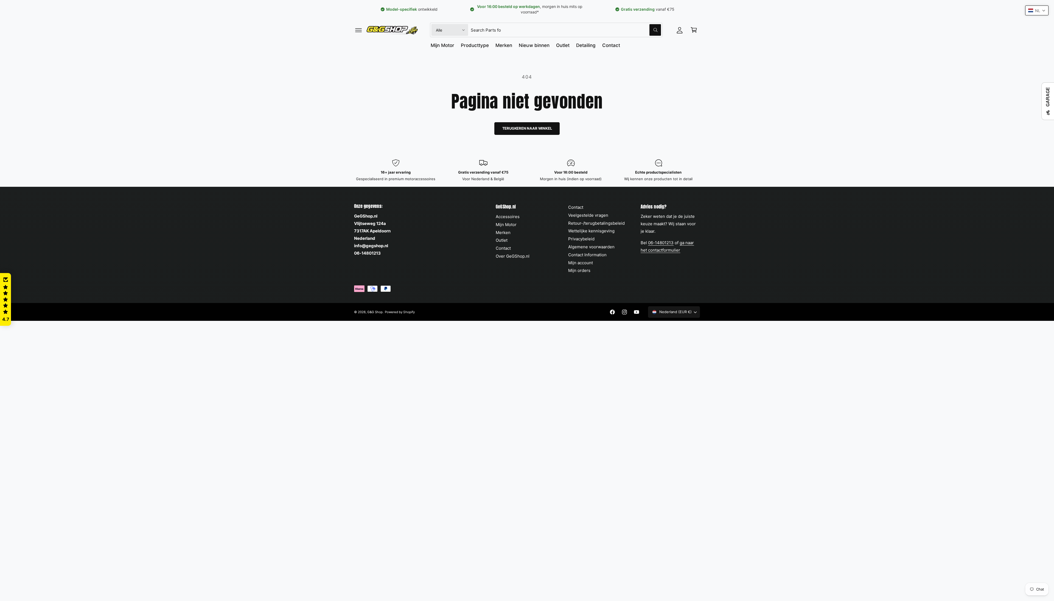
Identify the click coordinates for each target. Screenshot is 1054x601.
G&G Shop (375, 312)
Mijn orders (579, 270)
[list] (527, 170)
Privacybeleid (581, 238)
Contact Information (587, 254)
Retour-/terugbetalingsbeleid (596, 223)
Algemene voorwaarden (591, 246)
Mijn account (580, 262)
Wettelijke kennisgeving (591, 230)
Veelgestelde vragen (588, 215)
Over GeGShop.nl (512, 256)
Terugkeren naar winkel (527, 128)
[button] (358, 30)
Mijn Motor (506, 224)
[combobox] (565, 30)
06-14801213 (661, 242)
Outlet (502, 240)
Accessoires (508, 216)
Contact (503, 248)
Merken (503, 232)
